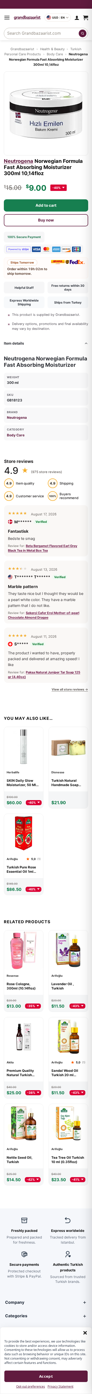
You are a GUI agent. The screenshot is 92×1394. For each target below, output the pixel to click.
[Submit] (82, 33)
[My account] (76, 17)
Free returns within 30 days (67, 287)
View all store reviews (70, 689)
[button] (85, 1332)
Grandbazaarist (22, 49)
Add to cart (46, 205)
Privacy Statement (60, 1386)
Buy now (46, 220)
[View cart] (85, 17)
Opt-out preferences (30, 1386)
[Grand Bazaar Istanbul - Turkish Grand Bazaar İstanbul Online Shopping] (27, 17)
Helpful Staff (24, 288)
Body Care (55, 54)
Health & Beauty (52, 49)
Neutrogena (18, 161)
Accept (46, 1376)
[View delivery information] (46, 4)
